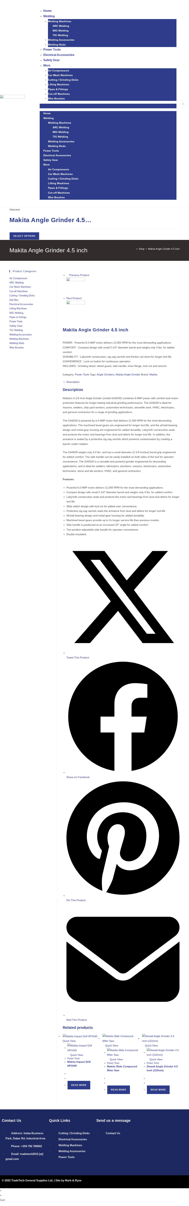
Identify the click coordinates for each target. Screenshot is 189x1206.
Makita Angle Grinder (128, 374)
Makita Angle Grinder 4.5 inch (164, 248)
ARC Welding (61, 25)
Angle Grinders (105, 374)
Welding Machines (59, 21)
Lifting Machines (58, 84)
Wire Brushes (56, 98)
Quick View (76, 1054)
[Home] (134, 248)
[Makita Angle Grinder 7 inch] (75, 309)
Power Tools (52, 49)
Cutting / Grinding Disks (63, 79)
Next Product (74, 298)
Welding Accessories (61, 39)
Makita (153, 374)
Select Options (24, 236)
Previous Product (79, 275)
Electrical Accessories (58, 54)
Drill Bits (13, 300)
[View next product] (83, 298)
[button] (108, 106)
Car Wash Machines (60, 75)
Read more (79, 1085)
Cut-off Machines (59, 93)
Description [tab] (73, 381)
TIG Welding (60, 35)
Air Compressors (58, 70)
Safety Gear (51, 60)
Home (47, 10)
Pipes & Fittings (58, 89)
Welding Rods (57, 44)
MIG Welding (61, 30)
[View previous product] (67, 275)
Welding (49, 16)
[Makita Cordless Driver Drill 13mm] (75, 286)
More (46, 65)
